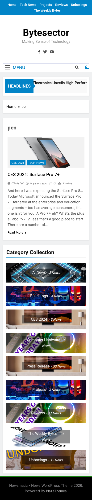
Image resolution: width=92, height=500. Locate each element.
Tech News (28, 5)
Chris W (18, 183)
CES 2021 (18, 163)
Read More (16, 232)
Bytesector (46, 32)
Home (12, 5)
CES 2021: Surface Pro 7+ (34, 174)
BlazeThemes (56, 491)
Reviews (61, 5)
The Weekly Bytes (47, 10)
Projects (45, 5)
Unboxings (79, 5)
